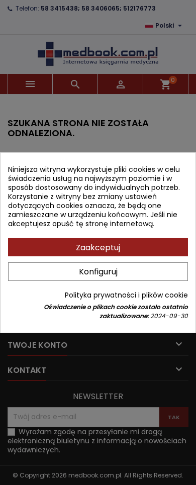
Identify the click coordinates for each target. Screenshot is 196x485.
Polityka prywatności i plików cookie (126, 295)
